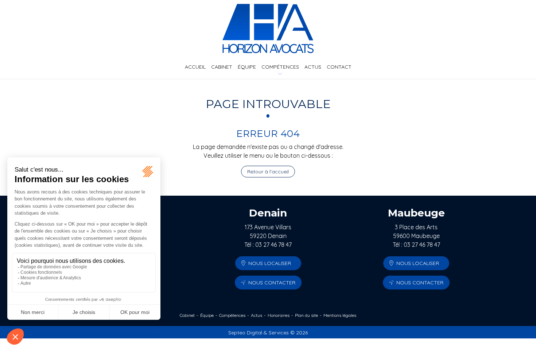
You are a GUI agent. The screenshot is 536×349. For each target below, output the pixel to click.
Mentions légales (339, 315)
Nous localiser (269, 263)
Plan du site (306, 315)
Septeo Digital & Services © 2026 (268, 332)
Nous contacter (271, 282)
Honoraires (279, 315)
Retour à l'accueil (268, 171)
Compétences (280, 67)
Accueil (195, 67)
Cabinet (221, 67)
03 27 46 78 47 (273, 244)
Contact (339, 67)
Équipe (247, 67)
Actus (312, 67)
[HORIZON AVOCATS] (268, 28)
